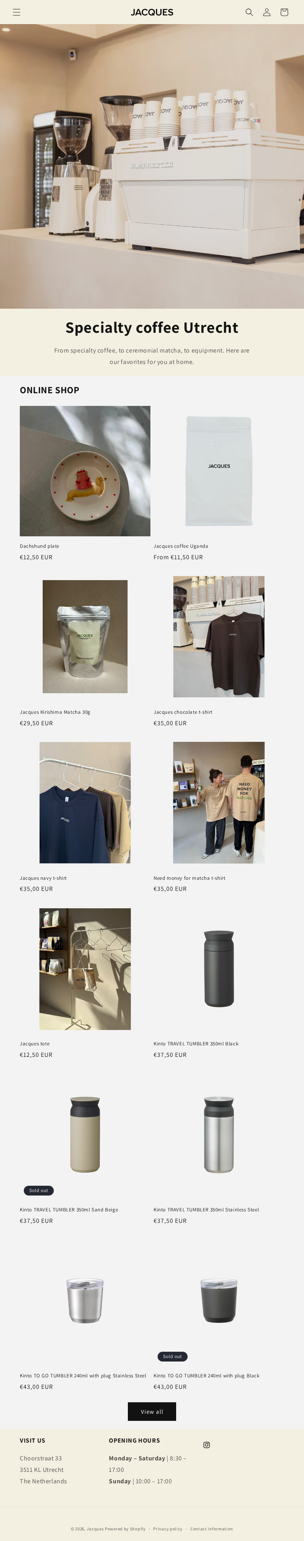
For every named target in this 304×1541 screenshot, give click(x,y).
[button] (16, 12)
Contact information (211, 1529)
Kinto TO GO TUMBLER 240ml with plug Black (207, 1376)
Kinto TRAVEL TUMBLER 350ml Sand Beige (69, 1210)
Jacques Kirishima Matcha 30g (55, 712)
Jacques (95, 1529)
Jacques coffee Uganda (181, 546)
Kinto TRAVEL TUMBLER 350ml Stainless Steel (206, 1210)
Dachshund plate (39, 546)
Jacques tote (34, 1044)
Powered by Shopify (125, 1529)
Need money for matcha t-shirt (189, 878)
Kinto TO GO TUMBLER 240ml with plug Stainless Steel (83, 1376)
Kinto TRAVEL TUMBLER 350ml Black (196, 1044)
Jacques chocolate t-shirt (183, 712)
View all (152, 1411)
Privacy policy (167, 1529)
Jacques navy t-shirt (43, 878)
